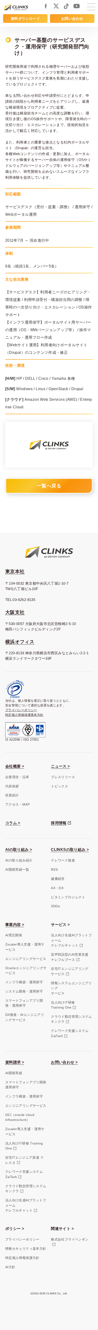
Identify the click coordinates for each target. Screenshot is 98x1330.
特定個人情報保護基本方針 (24, 715)
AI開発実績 (13, 1073)
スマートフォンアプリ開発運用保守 (25, 1084)
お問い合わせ (72, 19)
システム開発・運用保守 (24, 991)
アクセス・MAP (17, 804)
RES (54, 869)
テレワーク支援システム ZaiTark (24, 1174)
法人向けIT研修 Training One (24, 1145)
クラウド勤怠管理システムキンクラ (71, 1019)
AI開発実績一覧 (17, 869)
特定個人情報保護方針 (22, 1258)
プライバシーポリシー (21, 710)
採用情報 (59, 823)
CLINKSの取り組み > (70, 849)
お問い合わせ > (64, 1062)
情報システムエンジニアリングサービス (71, 988)
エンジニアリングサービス (25, 959)
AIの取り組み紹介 (18, 860)
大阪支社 (15, 612)
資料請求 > (14, 1062)
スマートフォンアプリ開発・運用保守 (24, 1003)
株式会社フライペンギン (69, 1239)
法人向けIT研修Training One (63, 1005)
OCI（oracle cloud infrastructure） (19, 1117)
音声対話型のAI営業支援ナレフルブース (69, 957)
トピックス (59, 786)
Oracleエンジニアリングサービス (26, 970)
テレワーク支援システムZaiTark (69, 1033)
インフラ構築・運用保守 (24, 982)
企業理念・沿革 (17, 777)
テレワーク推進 (63, 860)
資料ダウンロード (25, 19)
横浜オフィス (19, 641)
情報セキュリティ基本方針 (25, 1248)
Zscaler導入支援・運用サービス (24, 946)
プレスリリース (63, 777)
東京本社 (15, 571)
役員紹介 (12, 795)
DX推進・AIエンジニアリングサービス (24, 1017)
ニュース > (60, 766)
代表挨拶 (12, 786)
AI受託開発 (13, 935)
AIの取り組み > (18, 849)
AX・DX (57, 888)
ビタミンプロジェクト (68, 897)
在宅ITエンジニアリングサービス (69, 971)
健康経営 (58, 879)
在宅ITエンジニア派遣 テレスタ (24, 1160)
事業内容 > (14, 924)
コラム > (12, 823)
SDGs (55, 906)
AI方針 (10, 1267)
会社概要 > (14, 766)
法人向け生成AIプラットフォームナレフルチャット (71, 940)
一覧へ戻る (49, 485)
